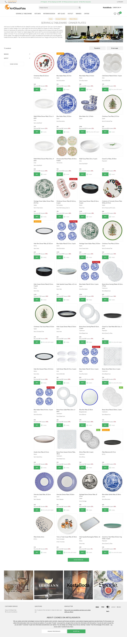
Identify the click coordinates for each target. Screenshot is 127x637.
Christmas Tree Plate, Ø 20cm (110, 243)
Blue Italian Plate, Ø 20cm (64, 116)
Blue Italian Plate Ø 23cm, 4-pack (88, 284)
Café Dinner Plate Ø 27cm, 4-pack (66, 369)
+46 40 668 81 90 (12, 1)
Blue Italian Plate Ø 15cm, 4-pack (88, 369)
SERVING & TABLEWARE (24, 14)
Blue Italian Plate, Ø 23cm (86, 76)
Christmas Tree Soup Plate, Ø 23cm (44, 326)
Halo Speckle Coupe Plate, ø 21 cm (67, 284)
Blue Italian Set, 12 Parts (86, 116)
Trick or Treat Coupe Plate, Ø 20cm (67, 537)
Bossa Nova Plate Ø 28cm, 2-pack (112, 409)
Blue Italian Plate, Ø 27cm (64, 76)
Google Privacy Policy (67, 626)
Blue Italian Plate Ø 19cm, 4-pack (43, 409)
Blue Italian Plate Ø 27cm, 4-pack (66, 243)
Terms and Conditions (11, 612)
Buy (37, 89)
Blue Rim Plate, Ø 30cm (86, 409)
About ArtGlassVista (10, 610)
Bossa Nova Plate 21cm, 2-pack (111, 369)
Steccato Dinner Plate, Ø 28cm (65, 494)
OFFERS (86, 14)
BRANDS (78, 14)
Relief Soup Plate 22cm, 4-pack (88, 159)
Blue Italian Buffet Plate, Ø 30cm (111, 494)
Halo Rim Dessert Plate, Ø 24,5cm (43, 369)
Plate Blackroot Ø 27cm (109, 452)
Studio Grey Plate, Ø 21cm (41, 452)
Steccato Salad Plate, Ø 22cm (42, 494)
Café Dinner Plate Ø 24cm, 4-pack (112, 76)
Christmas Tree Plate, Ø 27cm (110, 116)
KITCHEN (38, 14)
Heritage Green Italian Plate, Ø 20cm (89, 243)
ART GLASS (61, 14)
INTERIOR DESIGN (49, 14)
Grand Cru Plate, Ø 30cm (109, 159)
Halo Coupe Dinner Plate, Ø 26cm (66, 326)
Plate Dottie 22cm (39, 537)
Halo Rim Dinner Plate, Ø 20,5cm (43, 243)
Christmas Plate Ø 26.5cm (41, 76)
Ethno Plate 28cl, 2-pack (86, 452)
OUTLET (70, 14)
